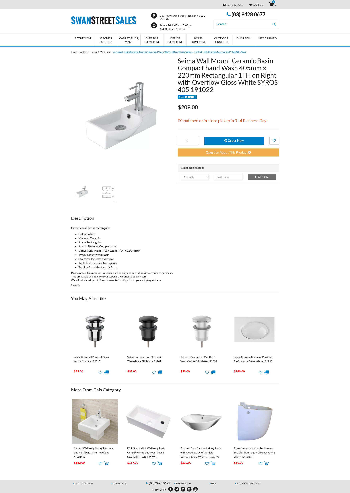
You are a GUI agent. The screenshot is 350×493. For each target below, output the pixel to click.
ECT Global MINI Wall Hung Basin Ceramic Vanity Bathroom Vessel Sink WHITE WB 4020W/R (146, 452)
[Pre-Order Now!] (106, 372)
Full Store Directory (248, 483)
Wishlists (257, 5)
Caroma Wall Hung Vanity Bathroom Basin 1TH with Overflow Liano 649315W (94, 452)
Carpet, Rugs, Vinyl (129, 40)
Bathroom (83, 38)
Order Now (235, 140)
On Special (244, 38)
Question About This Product (227, 152)
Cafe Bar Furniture (152, 40)
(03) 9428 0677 (248, 14)
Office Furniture (175, 40)
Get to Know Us (84, 483)
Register (238, 5)
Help (213, 483)
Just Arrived (267, 38)
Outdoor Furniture (221, 40)
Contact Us (119, 483)
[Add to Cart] (106, 463)
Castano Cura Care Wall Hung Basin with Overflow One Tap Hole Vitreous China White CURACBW (200, 452)
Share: (182, 97)
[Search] (274, 24)
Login (228, 5)
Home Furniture (198, 40)
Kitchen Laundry (105, 40)
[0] (271, 5)
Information (183, 483)
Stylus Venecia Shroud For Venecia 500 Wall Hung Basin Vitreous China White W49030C (254, 452)
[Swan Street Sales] (103, 19)
